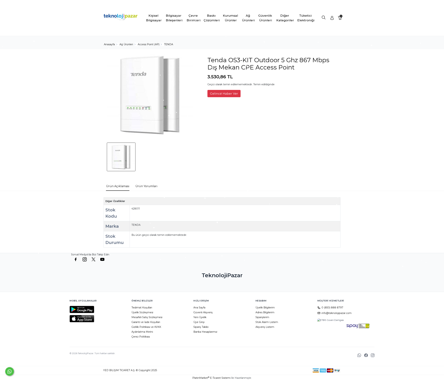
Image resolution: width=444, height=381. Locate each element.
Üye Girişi (198, 322)
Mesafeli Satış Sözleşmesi (146, 317)
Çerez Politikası (140, 336)
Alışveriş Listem (264, 327)
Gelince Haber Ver (224, 93)
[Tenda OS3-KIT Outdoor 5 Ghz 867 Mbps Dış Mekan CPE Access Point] (150, 95)
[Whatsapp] (9, 371)
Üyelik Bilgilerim (265, 307)
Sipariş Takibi (200, 327)
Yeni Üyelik (199, 317)
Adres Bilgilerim (264, 312)
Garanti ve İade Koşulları (145, 322)
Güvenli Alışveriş (203, 312)
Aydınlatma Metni (142, 331)
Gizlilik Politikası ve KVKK (146, 327)
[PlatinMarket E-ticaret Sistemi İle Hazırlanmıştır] (300, 370)
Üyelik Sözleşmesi (142, 312)
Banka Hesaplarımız (205, 331)
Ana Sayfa (199, 307)
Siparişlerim (262, 317)
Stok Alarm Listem (266, 322)
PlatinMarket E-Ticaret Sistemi (211, 377)
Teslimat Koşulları (141, 307)
